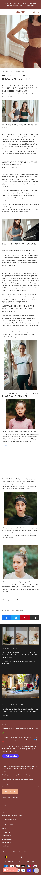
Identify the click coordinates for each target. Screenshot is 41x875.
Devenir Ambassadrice (9, 819)
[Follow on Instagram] (9, 852)
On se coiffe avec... (10, 648)
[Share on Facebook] (6, 618)
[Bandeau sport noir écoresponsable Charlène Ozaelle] (20, 508)
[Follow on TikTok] (25, 852)
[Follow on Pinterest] (14, 852)
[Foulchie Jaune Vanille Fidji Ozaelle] (20, 460)
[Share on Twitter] (15, 618)
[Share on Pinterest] (25, 618)
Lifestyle (20, 71)
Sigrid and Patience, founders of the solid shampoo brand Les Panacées (20, 654)
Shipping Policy (7, 839)
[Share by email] (34, 618)
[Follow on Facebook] (3, 852)
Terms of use (6, 843)
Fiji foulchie (8, 479)
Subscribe (10, 791)
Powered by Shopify (27, 861)
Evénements (6, 812)
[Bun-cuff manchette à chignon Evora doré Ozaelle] (20, 562)
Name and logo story (14, 705)
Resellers (5, 805)
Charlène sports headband (28, 528)
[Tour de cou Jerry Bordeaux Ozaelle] (20, 414)
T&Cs (4, 829)
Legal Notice (6, 846)
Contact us (5, 802)
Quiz (3, 809)
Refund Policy (6, 836)
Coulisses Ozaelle (10, 701)
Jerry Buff (13, 432)
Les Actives (12, 137)
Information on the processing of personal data (17, 779)
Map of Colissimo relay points (12, 816)
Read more (5, 668)
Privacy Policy (6, 832)
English (30, 857)
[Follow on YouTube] (20, 852)
